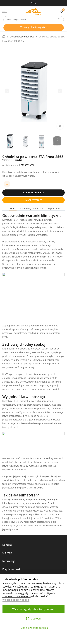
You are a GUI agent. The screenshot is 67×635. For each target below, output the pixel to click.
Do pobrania (53, 208)
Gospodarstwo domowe (22, 37)
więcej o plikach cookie (15, 599)
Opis (12, 208)
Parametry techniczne (31, 208)
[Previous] (7, 91)
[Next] (60, 91)
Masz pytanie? (33, 200)
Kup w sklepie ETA (33, 192)
